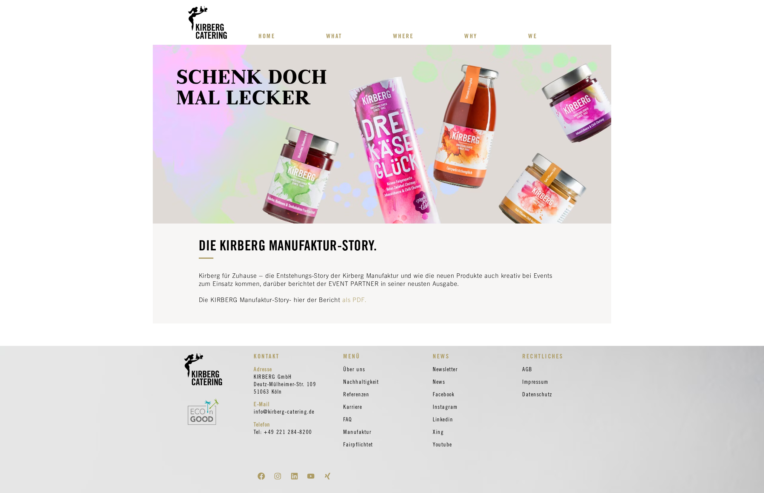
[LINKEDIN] (294, 476)
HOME (266, 36)
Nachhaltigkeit (361, 381)
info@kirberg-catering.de (284, 411)
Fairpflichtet (358, 444)
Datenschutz (537, 394)
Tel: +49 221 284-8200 (283, 432)
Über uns (354, 369)
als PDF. (354, 299)
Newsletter (445, 369)
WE (532, 36)
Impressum (535, 381)
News (439, 381)
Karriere (352, 406)
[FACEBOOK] (261, 476)
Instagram (445, 406)
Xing (438, 432)
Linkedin (443, 419)
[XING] (327, 476)
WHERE (403, 36)
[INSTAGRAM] (277, 476)
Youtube (442, 444)
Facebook (443, 394)
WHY (471, 36)
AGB (527, 369)
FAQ (347, 419)
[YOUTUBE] (311, 476)
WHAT (334, 36)
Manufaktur (357, 432)
